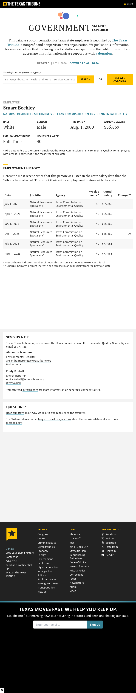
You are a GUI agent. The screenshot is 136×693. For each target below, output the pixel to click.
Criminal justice (47, 542)
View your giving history (20, 552)
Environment (45, 559)
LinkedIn (111, 551)
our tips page (30, 389)
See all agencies (120, 79)
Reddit (110, 555)
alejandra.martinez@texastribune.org (28, 360)
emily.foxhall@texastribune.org (25, 379)
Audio (73, 586)
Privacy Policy (77, 570)
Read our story (15, 413)
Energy (42, 555)
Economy (43, 551)
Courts (41, 538)
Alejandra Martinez (19, 352)
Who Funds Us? (79, 546)
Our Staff (75, 538)
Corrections (76, 574)
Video (73, 591)
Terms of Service (79, 566)
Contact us (12, 557)
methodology (14, 422)
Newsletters (77, 582)
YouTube (111, 542)
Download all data (84, 63)
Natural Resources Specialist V (27, 114)
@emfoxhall (13, 383)
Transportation (46, 587)
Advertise (11, 561)
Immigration (45, 571)
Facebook (111, 534)
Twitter (110, 538)
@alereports (13, 364)
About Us (75, 534)
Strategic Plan (78, 551)
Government (59, 28)
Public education (47, 579)
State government (48, 583)
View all (42, 591)
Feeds (73, 578)
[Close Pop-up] (2, 690)
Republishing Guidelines (77, 556)
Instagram (112, 546)
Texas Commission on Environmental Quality (91, 114)
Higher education (48, 567)
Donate (10, 548)
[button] (68, 647)
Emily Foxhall (15, 371)
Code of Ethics (78, 562)
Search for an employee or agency (22, 72)
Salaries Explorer (100, 28)
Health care (44, 563)
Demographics (46, 546)
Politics (42, 575)
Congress (43, 534)
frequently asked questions (54, 419)
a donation (103, 53)
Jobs (72, 542)
